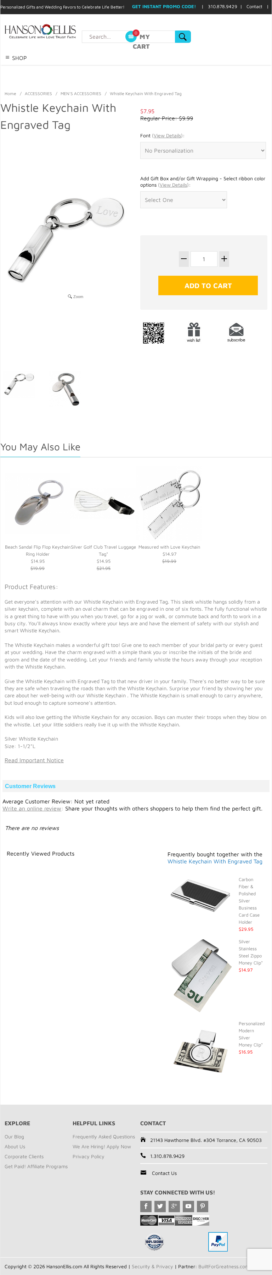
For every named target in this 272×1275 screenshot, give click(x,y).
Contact (254, 6)
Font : (162, 135)
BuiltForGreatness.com (223, 1266)
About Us (15, 1146)
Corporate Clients (24, 1156)
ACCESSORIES (38, 93)
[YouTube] (188, 1206)
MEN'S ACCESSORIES (81, 93)
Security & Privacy (152, 1266)
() (167, 135)
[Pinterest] (202, 1206)
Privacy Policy (88, 1156)
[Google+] (174, 1206)
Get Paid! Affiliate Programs (36, 1166)
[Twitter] (160, 1206)
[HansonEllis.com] (54, 31)
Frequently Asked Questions (104, 1136)
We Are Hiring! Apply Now (102, 1146)
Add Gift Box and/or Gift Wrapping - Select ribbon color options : (202, 181)
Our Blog (14, 1136)
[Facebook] (146, 1206)
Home (10, 93)
